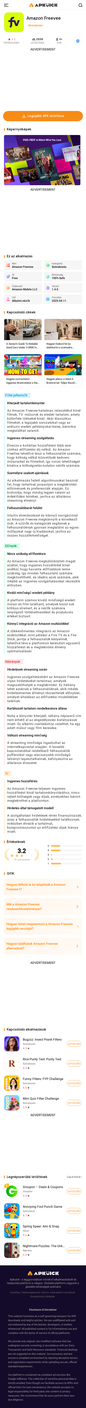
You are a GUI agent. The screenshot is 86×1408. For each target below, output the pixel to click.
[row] (11, 1191)
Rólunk (45, 1292)
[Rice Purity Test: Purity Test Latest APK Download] (11, 1063)
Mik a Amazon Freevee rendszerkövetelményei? (24, 906)
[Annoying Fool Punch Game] (74, 1211)
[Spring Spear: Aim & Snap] (74, 1230)
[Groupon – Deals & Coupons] (74, 1191)
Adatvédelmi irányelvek (62, 1292)
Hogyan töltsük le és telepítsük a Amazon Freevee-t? (36, 887)
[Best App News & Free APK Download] (43, 5)
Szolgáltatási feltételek (42, 1296)
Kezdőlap (15, 1292)
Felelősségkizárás (31, 1292)
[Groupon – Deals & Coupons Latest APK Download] (43, 1191)
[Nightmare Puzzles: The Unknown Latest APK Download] (43, 1250)
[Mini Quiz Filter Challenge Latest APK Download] (11, 1102)
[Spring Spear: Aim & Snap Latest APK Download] (43, 1230)
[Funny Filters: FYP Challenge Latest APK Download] (11, 1083)
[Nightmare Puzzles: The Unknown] (74, 1250)
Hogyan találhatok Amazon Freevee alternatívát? (32, 946)
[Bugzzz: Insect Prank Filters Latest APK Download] (11, 1043)
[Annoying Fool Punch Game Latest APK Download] (43, 1211)
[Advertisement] (43, 80)
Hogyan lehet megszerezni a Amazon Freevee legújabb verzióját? (39, 926)
